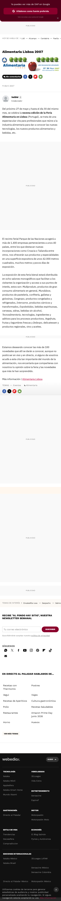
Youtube (25, 650)
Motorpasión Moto (40, 819)
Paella (56, 38)
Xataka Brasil (9, 863)
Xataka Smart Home (13, 790)
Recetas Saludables (42, 707)
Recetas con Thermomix (10, 687)
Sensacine (36, 795)
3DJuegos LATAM (39, 858)
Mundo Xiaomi (10, 794)
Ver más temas (11, 734)
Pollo (6, 707)
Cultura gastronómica (43, 701)
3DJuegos (36, 776)
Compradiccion (10, 843)
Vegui (6, 695)
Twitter (30, 77)
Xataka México (10, 858)
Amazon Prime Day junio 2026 (41, 715)
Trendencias (9, 834)
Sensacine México (40, 867)
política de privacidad (40, 636)
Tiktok (50, 650)
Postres (35, 685)
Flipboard (35, 77)
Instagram (31, 650)
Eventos (17, 385)
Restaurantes (10, 713)
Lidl (23, 38)
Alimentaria (31, 385)
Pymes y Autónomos (41, 839)
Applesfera (8, 785)
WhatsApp (5, 650)
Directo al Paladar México (15, 881)
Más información (48, 898)
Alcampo (33, 38)
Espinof (35, 800)
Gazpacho (46, 603)
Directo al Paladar (12, 815)
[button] (16, 97)
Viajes (34, 695)
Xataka (6, 776)
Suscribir (50, 629)
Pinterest (37, 650)
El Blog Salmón (38, 834)
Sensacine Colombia (41, 872)
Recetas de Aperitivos (15, 701)
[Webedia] (11, 761)
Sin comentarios (13, 77)
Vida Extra (36, 781)
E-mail (41, 77)
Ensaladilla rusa (30, 603)
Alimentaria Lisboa (32, 379)
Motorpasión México (41, 881)
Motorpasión (37, 815)
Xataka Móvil (9, 781)
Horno (6, 722)
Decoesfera (8, 839)
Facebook (25, 77)
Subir (50, 759)
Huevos (35, 722)
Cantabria (45, 38)
